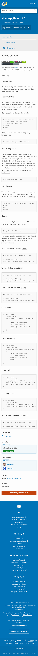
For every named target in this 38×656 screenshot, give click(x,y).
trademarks (15, 615)
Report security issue (19, 584)
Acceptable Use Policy (18, 592)
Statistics (19, 544)
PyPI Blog (18, 538)
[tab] (19, 37)
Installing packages (18, 517)
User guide (18, 522)
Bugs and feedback (19, 560)
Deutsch (24, 642)
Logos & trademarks (19, 546)
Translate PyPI (18, 565)
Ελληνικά (17, 642)
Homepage (7, 436)
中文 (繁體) (9, 643)
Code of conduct (18, 587)
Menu (31, 3)
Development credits (18, 570)
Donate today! (19, 610)
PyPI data (5, 445)
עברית (21, 643)
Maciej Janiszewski (13, 478)
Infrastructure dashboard (18, 541)
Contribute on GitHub (18, 562)
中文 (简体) (31, 642)
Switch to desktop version (19, 631)
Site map (19, 622)
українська (11, 642)
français (19, 640)
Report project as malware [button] (19, 493)
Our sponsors (19, 549)
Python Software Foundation (20, 620)
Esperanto (27, 643)
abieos (16, 67)
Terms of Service (18, 581)
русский (15, 643)
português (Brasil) (32, 640)
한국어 (33, 643)
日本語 (24, 640)
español (13, 640)
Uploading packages (18, 520)
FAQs (19, 527)
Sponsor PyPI (19, 568)
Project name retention (18, 525)
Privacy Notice (18, 589)
